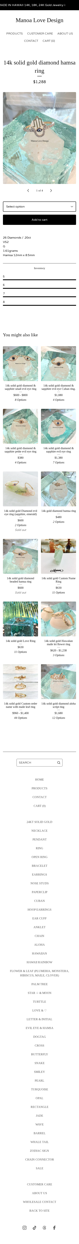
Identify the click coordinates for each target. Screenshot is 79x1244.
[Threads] (44, 1227)
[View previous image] (28, 190)
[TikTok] (35, 1227)
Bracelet (39, 865)
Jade (39, 1115)
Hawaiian (39, 953)
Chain (39, 935)
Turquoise (39, 1089)
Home (39, 779)
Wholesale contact (39, 1201)
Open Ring (40, 857)
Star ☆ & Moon (39, 992)
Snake (40, 1063)
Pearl (39, 1080)
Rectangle (40, 1106)
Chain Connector (39, 1159)
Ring (39, 848)
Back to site (39, 1210)
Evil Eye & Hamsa (39, 1028)
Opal (39, 1098)
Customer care (40, 33)
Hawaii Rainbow (39, 962)
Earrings (39, 874)
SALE (39, 1168)
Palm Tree (39, 984)
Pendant (40, 839)
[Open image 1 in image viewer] (39, 138)
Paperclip (39, 892)
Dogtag (39, 1036)
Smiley (39, 1071)
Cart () (49, 41)
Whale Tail (39, 1142)
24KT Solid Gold (39, 821)
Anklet (39, 927)
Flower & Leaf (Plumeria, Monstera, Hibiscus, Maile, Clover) (39, 973)
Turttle (39, 1001)
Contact (31, 41)
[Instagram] (25, 1227)
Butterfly (39, 1054)
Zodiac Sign (39, 1150)
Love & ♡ (39, 1010)
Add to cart (39, 220)
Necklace (39, 830)
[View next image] (51, 190)
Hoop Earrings (39, 909)
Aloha (39, 944)
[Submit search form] (59, 762)
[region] (39, 5)
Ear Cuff (39, 918)
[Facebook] (54, 1227)
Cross (39, 1045)
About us (65, 33)
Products (14, 33)
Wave (39, 1124)
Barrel (40, 1133)
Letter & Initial (39, 1019)
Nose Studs (39, 883)
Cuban (39, 900)
